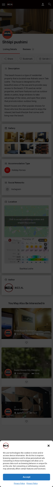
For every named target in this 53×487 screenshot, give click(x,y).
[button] (48, 445)
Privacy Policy (19, 483)
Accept (26, 477)
